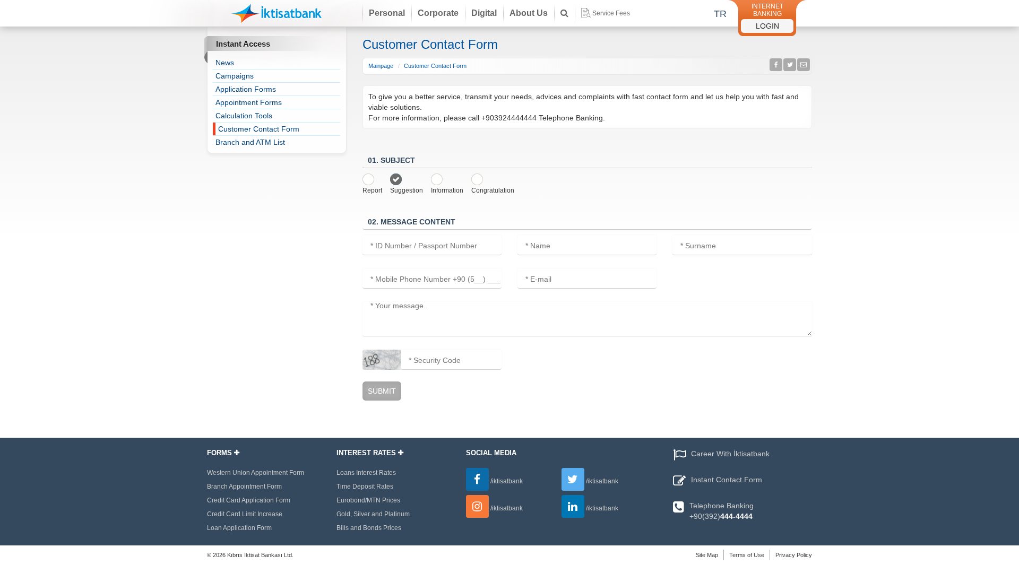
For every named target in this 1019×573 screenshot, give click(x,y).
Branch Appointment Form (244, 486)
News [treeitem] (224, 62)
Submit (382, 391)
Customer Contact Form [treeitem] (258, 129)
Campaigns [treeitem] (234, 76)
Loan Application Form (239, 528)
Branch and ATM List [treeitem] (250, 142)
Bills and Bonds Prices (368, 528)
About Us (529, 13)
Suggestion (406, 190)
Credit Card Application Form (248, 500)
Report (372, 190)
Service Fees (611, 13)
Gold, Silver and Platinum (373, 514)
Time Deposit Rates (364, 486)
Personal (387, 13)
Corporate (438, 13)
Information (447, 190)
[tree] (276, 102)
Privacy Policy (793, 555)
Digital (484, 13)
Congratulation (492, 190)
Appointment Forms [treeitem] (248, 102)
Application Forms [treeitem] (245, 89)
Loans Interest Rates (366, 472)
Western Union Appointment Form (255, 472)
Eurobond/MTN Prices (368, 500)
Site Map (707, 555)
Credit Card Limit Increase (244, 514)
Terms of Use (746, 555)
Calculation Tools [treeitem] (243, 115)
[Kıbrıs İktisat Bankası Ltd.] (276, 15)
